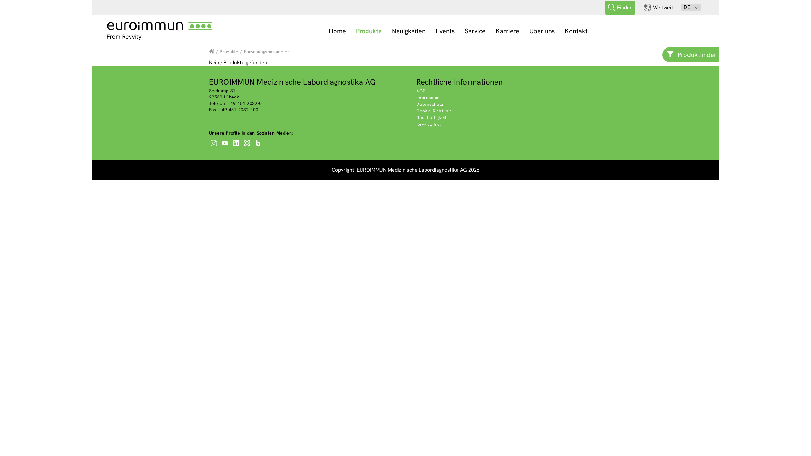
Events (445, 31)
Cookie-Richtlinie (434, 111)
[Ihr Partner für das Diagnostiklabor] (211, 51)
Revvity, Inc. (428, 124)
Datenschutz (429, 104)
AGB (420, 91)
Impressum (428, 97)
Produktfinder (697, 55)
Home (337, 31)
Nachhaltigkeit (431, 117)
